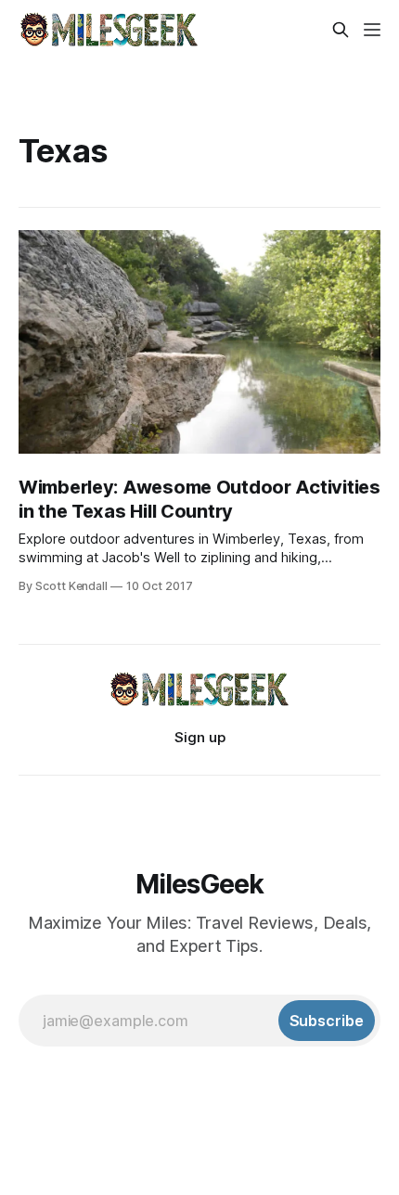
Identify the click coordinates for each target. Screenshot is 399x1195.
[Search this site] (340, 30)
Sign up (199, 737)
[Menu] (372, 30)
